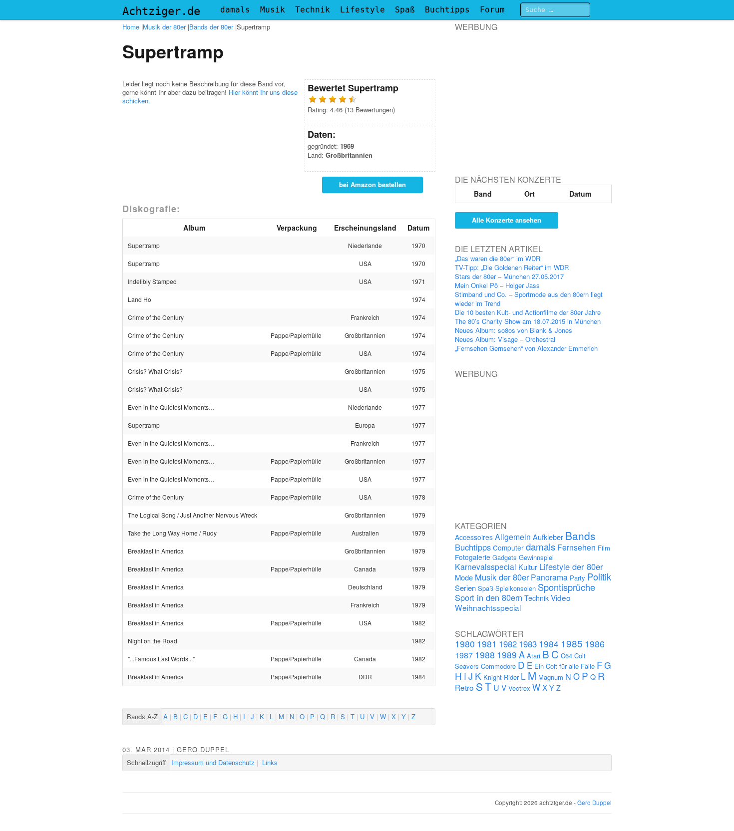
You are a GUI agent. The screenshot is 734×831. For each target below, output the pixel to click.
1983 (528, 644)
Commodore (498, 666)
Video (561, 597)
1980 (465, 643)
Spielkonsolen (515, 588)
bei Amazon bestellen (372, 184)
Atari (533, 655)
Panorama (549, 576)
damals (235, 9)
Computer (508, 548)
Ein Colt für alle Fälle (564, 666)
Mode (464, 577)
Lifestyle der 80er (571, 566)
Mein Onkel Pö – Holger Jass (497, 285)
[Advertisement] (530, 94)
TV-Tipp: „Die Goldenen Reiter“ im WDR (512, 267)
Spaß (405, 9)
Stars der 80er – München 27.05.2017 (509, 276)
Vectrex (519, 688)
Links (270, 762)
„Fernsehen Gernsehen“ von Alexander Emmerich (526, 348)
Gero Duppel (203, 749)
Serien (465, 587)
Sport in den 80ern (488, 597)
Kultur (527, 566)
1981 (487, 643)
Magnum (550, 677)
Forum (492, 9)
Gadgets (504, 557)
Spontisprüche (566, 586)
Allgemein (513, 537)
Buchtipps (447, 9)
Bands (580, 535)
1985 (572, 643)
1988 (485, 654)
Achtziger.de (161, 11)
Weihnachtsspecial (488, 607)
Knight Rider (501, 677)
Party (577, 577)
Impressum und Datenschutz (213, 762)
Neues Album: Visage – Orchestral (505, 339)
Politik (599, 576)
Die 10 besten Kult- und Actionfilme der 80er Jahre (528, 312)
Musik (272, 9)
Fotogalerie (472, 557)
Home (130, 26)
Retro (464, 687)
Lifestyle (362, 9)
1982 (508, 644)
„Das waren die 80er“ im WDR (497, 258)
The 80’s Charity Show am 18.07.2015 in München (528, 321)
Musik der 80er (164, 26)
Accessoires (474, 537)
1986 (595, 643)
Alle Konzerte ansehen (506, 220)
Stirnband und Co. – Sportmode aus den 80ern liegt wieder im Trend (529, 298)
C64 (566, 655)
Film (604, 548)
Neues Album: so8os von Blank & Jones (513, 330)
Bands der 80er (211, 26)
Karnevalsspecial (485, 566)
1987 (464, 655)
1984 (549, 643)
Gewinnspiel (536, 557)
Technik (312, 9)
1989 (507, 654)
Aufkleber (548, 537)
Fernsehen (576, 547)
